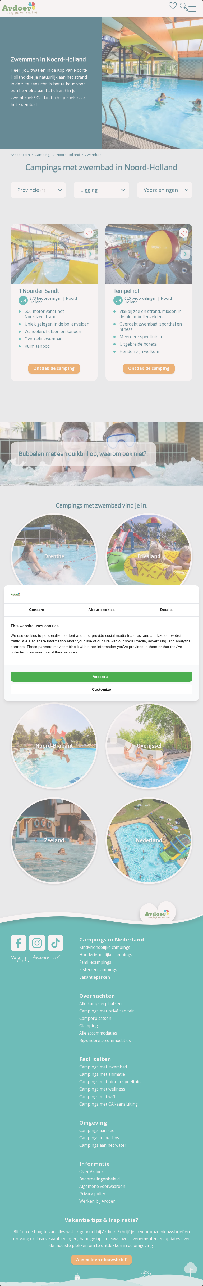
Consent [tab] (36, 610)
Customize (101, 689)
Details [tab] (166, 610)
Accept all (101, 677)
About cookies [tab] (101, 610)
